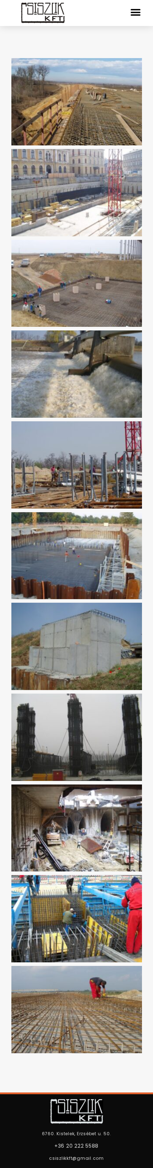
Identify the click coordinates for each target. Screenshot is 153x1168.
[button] (135, 12)
